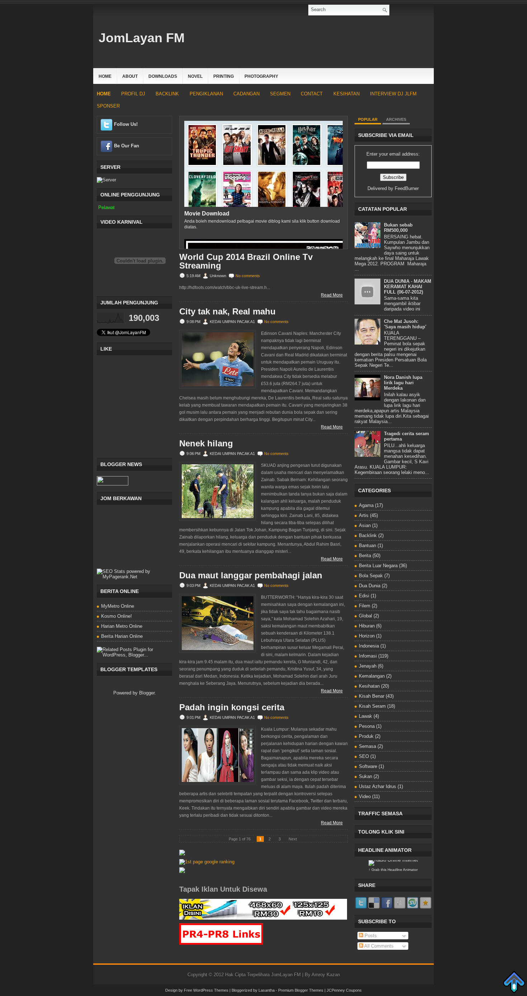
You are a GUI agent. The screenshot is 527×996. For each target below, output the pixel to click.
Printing (223, 76)
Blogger (147, 693)
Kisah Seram (372, 706)
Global (365, 615)
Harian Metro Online (121, 626)
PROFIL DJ (133, 93)
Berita (365, 555)
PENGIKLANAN (206, 93)
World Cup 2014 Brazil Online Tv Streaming (246, 261)
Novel (195, 76)
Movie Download (206, 213)
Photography (261, 76)
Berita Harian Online (122, 636)
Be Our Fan (126, 145)
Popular (368, 119)
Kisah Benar (371, 696)
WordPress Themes (210, 990)
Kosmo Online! (116, 616)
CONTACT (312, 93)
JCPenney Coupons (344, 990)
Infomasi (368, 656)
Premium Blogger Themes (300, 990)
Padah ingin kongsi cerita (231, 707)
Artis (364, 515)
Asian (365, 525)
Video (365, 796)
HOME (104, 93)
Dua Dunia (369, 585)
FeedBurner (407, 188)
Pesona (367, 726)
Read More (332, 295)
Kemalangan (372, 676)
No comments (248, 276)
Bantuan (367, 545)
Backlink (368, 535)
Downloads (162, 76)
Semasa (367, 746)
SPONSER (108, 106)
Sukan (365, 776)
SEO (364, 756)
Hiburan (367, 626)
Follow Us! (126, 124)
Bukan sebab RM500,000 (398, 227)
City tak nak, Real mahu (227, 311)
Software (368, 766)
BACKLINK (167, 93)
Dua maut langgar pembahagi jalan (250, 575)
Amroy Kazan (326, 974)
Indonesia (369, 646)
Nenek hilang (206, 443)
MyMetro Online (117, 606)
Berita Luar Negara (378, 565)
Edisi (364, 595)
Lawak (365, 716)
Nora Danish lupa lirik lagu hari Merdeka (403, 383)
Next (293, 839)
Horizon (367, 636)
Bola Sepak (371, 575)
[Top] (514, 982)
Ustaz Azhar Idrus (377, 786)
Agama (366, 505)
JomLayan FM (142, 37)
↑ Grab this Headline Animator (393, 870)
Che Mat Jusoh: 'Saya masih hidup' (405, 324)
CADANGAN (246, 93)
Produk (366, 736)
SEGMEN (280, 93)
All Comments (378, 946)
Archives (396, 119)
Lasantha (266, 990)
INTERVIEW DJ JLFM (393, 93)
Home (105, 76)
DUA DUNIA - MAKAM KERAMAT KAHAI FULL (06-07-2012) (407, 287)
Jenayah (367, 666)
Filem (364, 605)
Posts (370, 935)
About (130, 76)
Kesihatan (369, 686)
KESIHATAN (346, 93)
